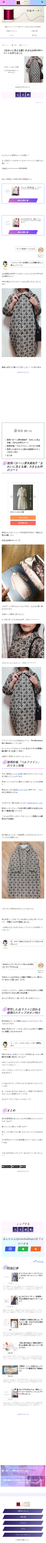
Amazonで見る (23, 517)
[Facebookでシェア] (23, 94)
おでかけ (23, 1523)
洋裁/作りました (23, 1511)
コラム (23, 1529)
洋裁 (24, 1166)
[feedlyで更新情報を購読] (23, 1249)
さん (34, 803)
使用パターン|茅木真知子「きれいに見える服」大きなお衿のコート (23, 441)
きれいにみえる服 (17, 512)
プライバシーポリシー (23, 1535)
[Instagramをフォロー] (10, 1249)
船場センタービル (20, 790)
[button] (28, 94)
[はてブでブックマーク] (25, 1229)
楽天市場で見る (23, 523)
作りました (7, 1166)
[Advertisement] (23, 128)
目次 (20, 430)
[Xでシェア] (17, 94)
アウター (16, 1166)
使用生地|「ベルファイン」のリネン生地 (23, 446)
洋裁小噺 (23, 1517)
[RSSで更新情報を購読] (35, 1249)
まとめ (9, 455)
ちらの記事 (18, 774)
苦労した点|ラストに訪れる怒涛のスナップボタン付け (23, 450)
